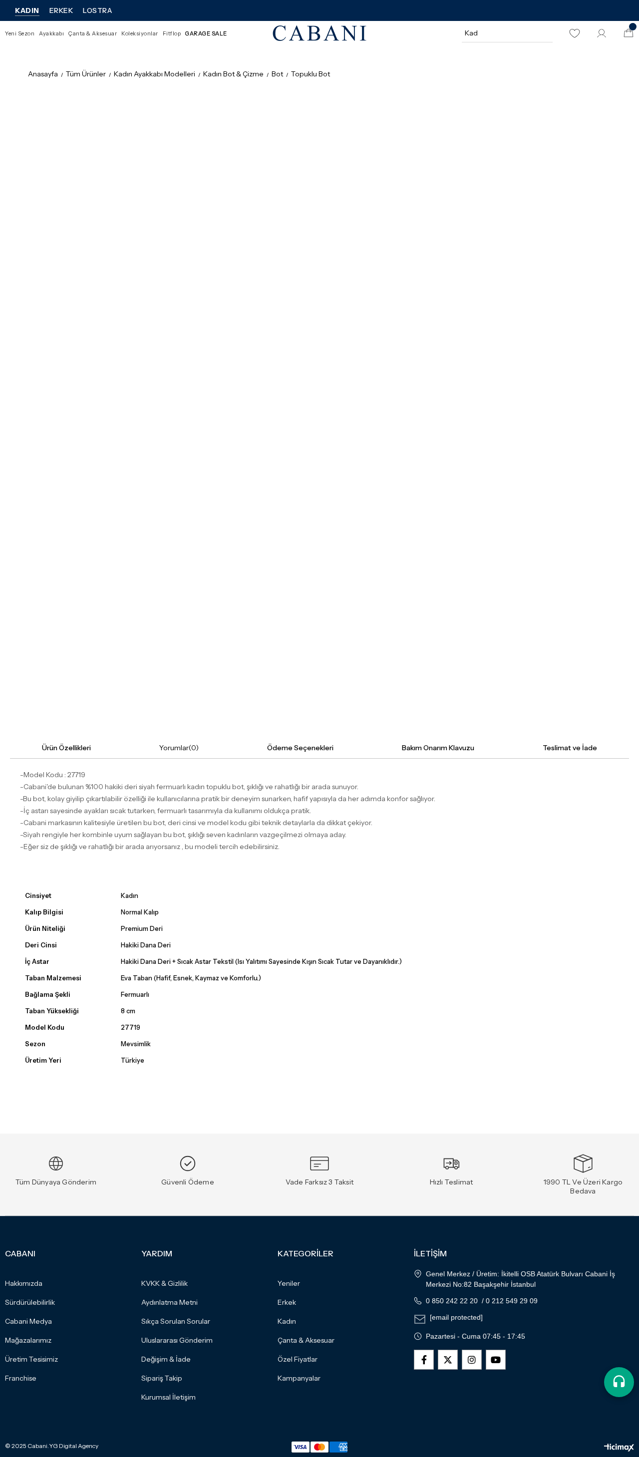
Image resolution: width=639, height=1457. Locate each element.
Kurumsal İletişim (168, 1397)
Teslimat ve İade (570, 747)
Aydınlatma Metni (169, 1302)
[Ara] (544, 33)
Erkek (287, 1302)
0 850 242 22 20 (452, 1301)
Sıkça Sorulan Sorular (175, 1321)
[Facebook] (424, 1360)
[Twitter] (448, 1360)
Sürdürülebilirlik (30, 1302)
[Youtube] (496, 1360)
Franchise (20, 1378)
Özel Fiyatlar (298, 1359)
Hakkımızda (23, 1283)
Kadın (287, 1321)
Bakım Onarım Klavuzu (438, 747)
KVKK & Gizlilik (164, 1283)
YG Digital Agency (73, 1446)
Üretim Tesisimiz (31, 1359)
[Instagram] (472, 1360)
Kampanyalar (299, 1378)
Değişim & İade (166, 1359)
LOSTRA (97, 10)
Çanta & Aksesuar (306, 1340)
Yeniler (289, 1283)
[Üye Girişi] (601, 33)
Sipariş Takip (161, 1378)
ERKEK (61, 10)
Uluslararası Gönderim (177, 1340)
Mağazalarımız (28, 1340)
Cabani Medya (28, 1321)
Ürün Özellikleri (66, 747)
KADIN (27, 10)
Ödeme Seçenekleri (300, 747)
